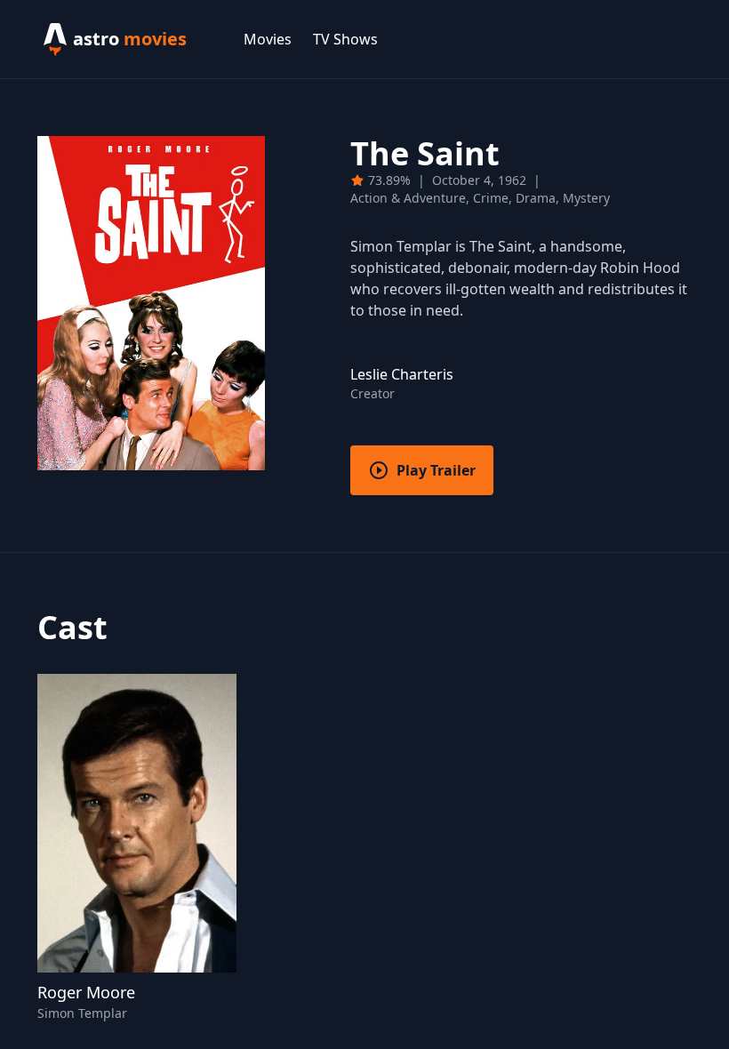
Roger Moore (86, 992)
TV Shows (345, 39)
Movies (268, 39)
